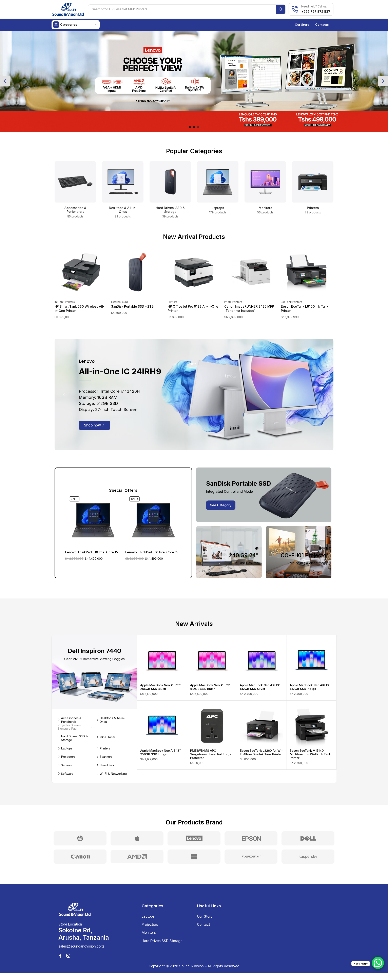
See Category (220, 495)
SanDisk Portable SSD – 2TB (132, 306)
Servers (66, 755)
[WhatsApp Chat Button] (378, 963)
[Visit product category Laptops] (217, 182)
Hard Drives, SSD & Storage (74, 728)
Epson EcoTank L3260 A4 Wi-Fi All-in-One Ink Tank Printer (261, 742)
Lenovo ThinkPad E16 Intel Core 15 (91, 542)
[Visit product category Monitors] (265, 182)
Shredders (107, 755)
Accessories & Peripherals (71, 709)
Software (67, 763)
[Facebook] (60, 945)
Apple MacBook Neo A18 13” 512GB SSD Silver (260, 677)
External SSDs (120, 301)
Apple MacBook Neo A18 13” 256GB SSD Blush (160, 677)
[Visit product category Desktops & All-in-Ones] (122, 182)
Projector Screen (75, 715)
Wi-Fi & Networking (113, 763)
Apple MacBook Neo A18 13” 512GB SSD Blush (210, 677)
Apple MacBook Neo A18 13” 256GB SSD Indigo (160, 742)
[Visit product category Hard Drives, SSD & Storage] (170, 182)
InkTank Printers (65, 301)
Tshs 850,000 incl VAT (289, 106)
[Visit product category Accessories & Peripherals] (75, 182)
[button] (190, 127)
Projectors (68, 746)
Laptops (67, 738)
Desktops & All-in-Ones (112, 709)
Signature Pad (75, 718)
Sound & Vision (191, 956)
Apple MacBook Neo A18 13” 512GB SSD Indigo (310, 677)
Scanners (106, 746)
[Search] (280, 9)
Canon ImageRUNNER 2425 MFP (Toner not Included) (249, 308)
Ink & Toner (107, 727)
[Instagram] (68, 945)
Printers (172, 301)
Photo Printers (233, 301)
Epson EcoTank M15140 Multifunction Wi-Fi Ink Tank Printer (310, 744)
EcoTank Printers (291, 301)
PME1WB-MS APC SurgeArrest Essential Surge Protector (210, 744)
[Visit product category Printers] (312, 182)
